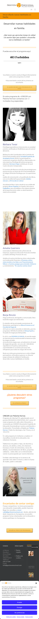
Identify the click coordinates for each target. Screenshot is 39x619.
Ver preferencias (19, 612)
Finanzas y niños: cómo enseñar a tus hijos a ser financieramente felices (18, 262)
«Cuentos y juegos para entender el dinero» (22, 264)
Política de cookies (11, 616)
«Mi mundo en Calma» (16, 181)
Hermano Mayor (14, 164)
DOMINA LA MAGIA (18, 336)
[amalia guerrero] (19, 212)
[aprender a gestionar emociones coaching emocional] (19, 467)
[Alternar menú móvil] (35, 10)
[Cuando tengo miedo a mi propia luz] (30, 574)
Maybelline (6, 188)
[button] (36, 583)
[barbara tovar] (19, 108)
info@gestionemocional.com (12, 565)
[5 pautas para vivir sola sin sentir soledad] (30, 553)
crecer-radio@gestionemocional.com (13, 511)
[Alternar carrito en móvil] (31, 10)
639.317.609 (6, 561)
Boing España (29, 331)
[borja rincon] (19, 279)
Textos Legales (20, 616)
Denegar (19, 607)
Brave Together (14, 186)
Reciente (34, 547)
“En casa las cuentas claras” (23, 266)
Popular (29, 546)
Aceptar (19, 602)
